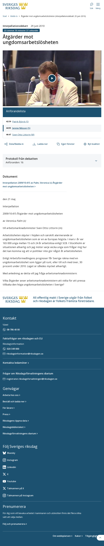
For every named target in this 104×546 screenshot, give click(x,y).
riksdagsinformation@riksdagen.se (24, 353)
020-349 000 (13, 348)
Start (5, 16)
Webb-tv (14, 16)
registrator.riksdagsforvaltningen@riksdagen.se (31, 378)
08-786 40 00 (13, 329)
